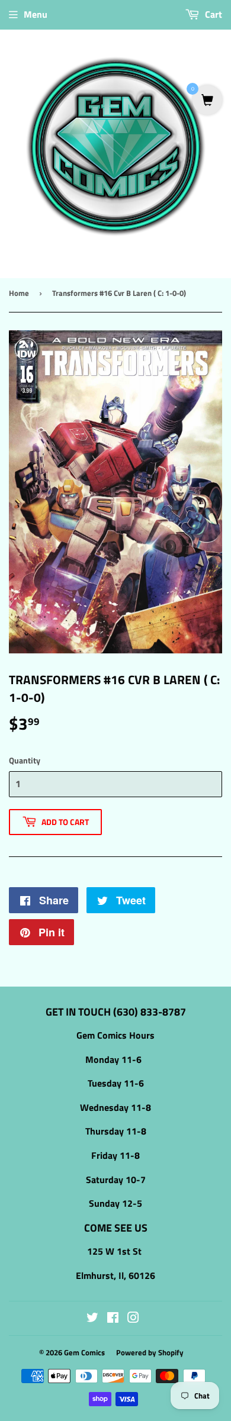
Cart (212, 14)
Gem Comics (84, 1352)
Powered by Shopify (150, 1352)
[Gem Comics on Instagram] (133, 1319)
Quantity (24, 760)
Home (19, 293)
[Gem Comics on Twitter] (92, 1319)
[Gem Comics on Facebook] (113, 1319)
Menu (35, 14)
